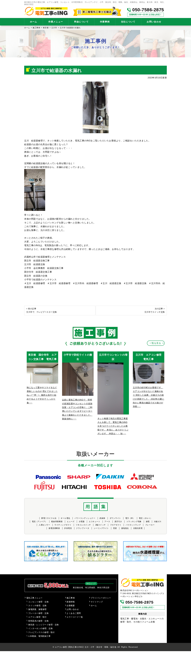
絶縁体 (102, 518)
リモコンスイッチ (83, 525)
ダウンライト (115, 518)
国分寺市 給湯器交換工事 (38, 272)
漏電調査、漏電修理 (37, 609)
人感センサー (44, 525)
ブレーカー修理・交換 (38, 613)
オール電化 (65, 518)
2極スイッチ (100, 525)
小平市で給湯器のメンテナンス (40, 279)
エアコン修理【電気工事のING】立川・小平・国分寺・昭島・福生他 (85, 647)
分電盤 (82, 521)
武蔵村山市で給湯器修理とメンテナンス (45, 257)
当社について (128, 22)
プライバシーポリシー (101, 598)
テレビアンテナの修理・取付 (41, 632)
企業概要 (71, 606)
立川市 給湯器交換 (34, 264)
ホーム (33, 22)
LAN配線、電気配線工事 (39, 636)
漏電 (148, 521)
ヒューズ (71, 521)
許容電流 (68, 528)
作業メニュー (55, 22)
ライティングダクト (62, 525)
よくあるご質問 (74, 613)
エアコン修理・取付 (37, 617)
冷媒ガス (157, 521)
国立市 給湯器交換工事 (37, 260)
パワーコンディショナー (85, 518)
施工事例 (71, 598)
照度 (115, 528)
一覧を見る (155, 343)
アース (107, 521)
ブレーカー (150, 525)
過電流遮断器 (54, 528)
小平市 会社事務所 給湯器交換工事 (43, 268)
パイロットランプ (133, 525)
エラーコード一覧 (75, 617)
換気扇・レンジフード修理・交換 (43, 625)
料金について (81, 22)
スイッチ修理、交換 (37, 606)
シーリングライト (101, 528)
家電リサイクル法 (48, 518)
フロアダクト (115, 525)
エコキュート (94, 521)
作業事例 (105, 22)
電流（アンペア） (39, 521)
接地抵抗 (125, 528)
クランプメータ (82, 528)
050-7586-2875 (147, 9)
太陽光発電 (138, 528)
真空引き (118, 521)
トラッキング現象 (134, 521)
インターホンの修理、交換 (40, 628)
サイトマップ (97, 602)
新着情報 (71, 602)
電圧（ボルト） (145, 518)
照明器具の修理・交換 (38, 621)
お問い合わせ (154, 22)
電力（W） (130, 518)
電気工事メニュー (34, 598)
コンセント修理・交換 (38, 602)
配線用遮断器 (57, 521)
